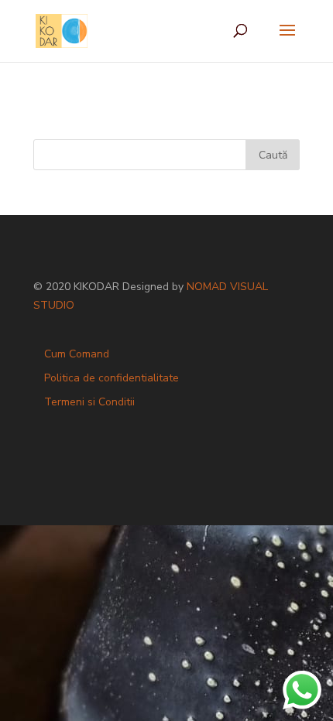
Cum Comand (76, 354)
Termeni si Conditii (89, 402)
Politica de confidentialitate (111, 378)
